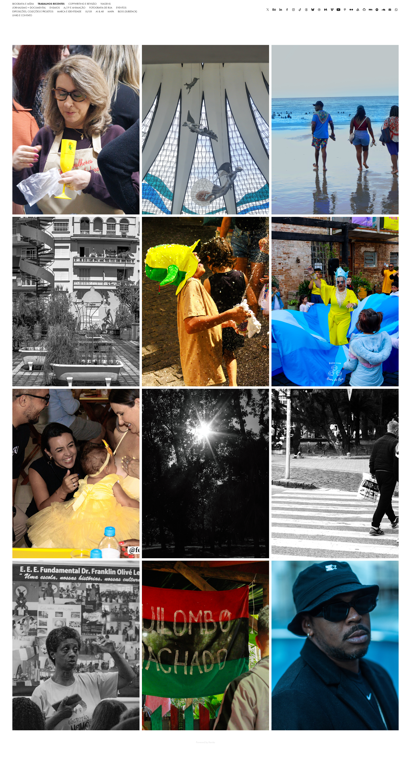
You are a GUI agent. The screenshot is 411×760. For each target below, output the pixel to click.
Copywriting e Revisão (82, 3)
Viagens (106, 3)
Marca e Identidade (69, 11)
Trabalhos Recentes (51, 3)
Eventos (121, 7)
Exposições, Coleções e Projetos (32, 11)
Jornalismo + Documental (29, 7)
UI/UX (88, 11)
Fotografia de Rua (100, 7)
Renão (212, 742)
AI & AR (100, 11)
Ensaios (55, 7)
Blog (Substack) (127, 11)
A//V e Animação (74, 7)
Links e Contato (22, 15)
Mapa (111, 11)
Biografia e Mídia (23, 3)
